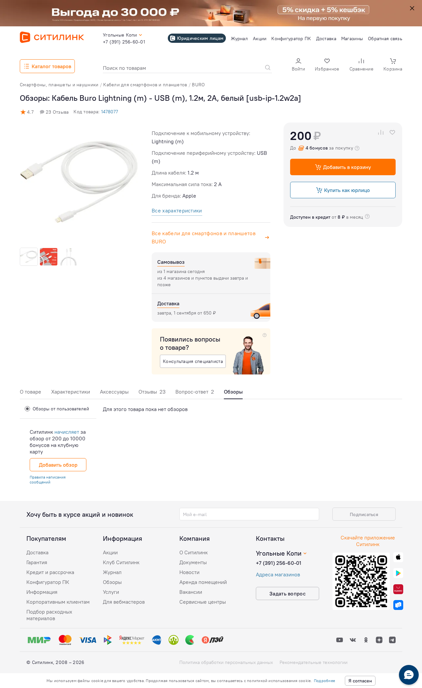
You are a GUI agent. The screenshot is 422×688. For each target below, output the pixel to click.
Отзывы (152, 391)
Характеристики (70, 391)
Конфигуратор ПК (47, 582)
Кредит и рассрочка (50, 572)
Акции (110, 552)
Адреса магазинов (278, 574)
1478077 (109, 112)
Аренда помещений (203, 582)
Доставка (37, 552)
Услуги (111, 592)
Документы (193, 562)
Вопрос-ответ (194, 391)
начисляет (66, 431)
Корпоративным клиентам (58, 601)
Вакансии (190, 592)
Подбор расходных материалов (49, 614)
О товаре (30, 391)
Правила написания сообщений (48, 479)
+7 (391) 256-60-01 (278, 563)
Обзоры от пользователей (61, 409)
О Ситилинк (193, 552)
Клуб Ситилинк (121, 562)
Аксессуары (114, 391)
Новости (189, 572)
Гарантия (36, 562)
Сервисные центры (202, 601)
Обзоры (112, 582)
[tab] (30, 393)
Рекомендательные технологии (313, 662)
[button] (298, 65)
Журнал (112, 572)
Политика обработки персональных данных (226, 662)
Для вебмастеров (124, 601)
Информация (41, 592)
